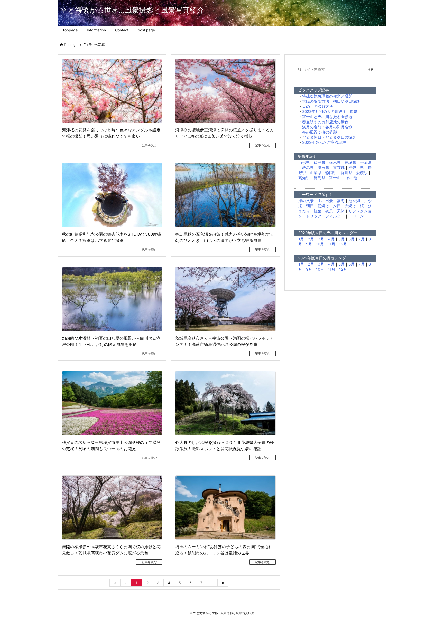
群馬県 (308, 167)
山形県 (304, 162)
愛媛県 (362, 172)
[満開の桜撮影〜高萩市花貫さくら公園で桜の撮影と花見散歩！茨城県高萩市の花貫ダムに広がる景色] (112, 507)
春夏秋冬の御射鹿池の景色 (325, 121)
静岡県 (331, 172)
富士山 (335, 177)
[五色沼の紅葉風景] (225, 195)
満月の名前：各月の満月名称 (327, 127)
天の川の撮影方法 (317, 106)
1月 (301, 238)
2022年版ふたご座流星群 (324, 142)
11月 (331, 244)
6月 (351, 238)
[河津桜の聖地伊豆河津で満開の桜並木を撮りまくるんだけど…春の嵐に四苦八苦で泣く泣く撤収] (225, 91)
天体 (341, 211)
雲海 (341, 200)
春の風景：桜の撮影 (319, 132)
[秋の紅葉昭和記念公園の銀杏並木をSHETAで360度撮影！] (112, 195)
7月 (361, 238)
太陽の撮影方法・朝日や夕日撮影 (331, 101)
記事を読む (149, 145)
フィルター (335, 216)
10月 (320, 244)
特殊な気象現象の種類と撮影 (327, 96)
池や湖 (354, 200)
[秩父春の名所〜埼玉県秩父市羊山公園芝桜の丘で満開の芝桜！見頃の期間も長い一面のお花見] (112, 403)
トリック (313, 216)
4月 (331, 238)
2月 (311, 238)
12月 (343, 244)
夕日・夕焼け (344, 205)
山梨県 (315, 172)
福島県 (319, 162)
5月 (341, 238)
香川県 (346, 172)
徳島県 (319, 177)
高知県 (304, 177)
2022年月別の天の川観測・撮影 (330, 111)
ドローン (356, 216)
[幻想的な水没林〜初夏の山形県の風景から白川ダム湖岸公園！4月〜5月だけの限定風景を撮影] (112, 299)
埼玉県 (323, 167)
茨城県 (350, 162)
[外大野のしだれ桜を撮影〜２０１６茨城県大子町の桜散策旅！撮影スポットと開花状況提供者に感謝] (225, 403)
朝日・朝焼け (317, 205)
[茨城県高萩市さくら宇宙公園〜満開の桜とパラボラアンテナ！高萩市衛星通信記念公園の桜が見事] (225, 299)
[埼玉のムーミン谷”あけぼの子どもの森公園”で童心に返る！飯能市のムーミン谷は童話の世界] (225, 507)
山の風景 (325, 200)
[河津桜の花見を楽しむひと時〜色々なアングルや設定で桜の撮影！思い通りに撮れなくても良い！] (112, 91)
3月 (321, 238)
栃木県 (335, 162)
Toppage (71, 45)
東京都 (339, 167)
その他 (351, 177)
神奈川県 (356, 167)
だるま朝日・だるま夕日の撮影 (329, 137)
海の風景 (306, 200)
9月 (309, 244)
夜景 (329, 211)
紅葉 (317, 211)
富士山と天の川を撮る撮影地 (327, 116)
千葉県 (366, 162)
